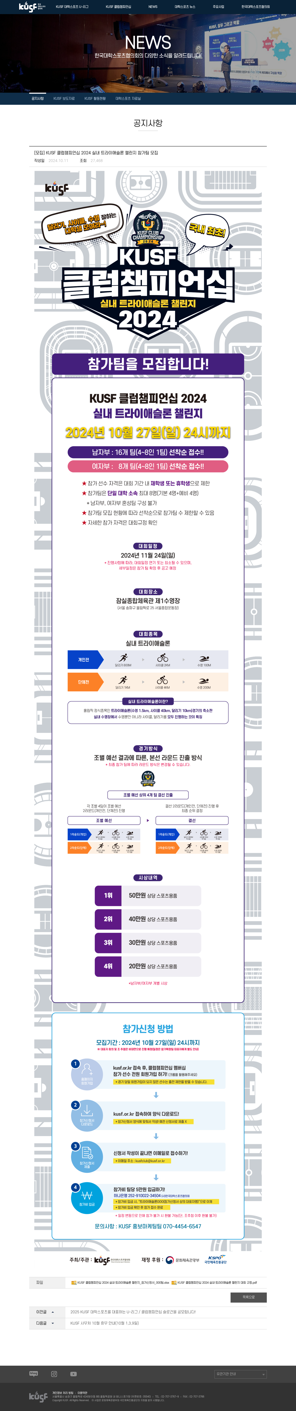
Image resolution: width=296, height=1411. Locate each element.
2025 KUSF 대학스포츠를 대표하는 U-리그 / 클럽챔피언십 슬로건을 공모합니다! (133, 1312)
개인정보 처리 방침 (62, 1392)
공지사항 (38, 99)
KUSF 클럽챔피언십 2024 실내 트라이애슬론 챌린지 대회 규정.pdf (217, 1282)
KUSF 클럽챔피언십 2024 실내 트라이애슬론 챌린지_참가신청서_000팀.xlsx (123, 1282)
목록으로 (249, 1297)
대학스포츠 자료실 (128, 99)
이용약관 (82, 1392)
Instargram (54, 1374)
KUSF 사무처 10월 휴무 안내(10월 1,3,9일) (104, 1323)
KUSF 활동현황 (95, 99)
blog (33, 1374)
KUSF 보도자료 (64, 99)
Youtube (73, 1374)
